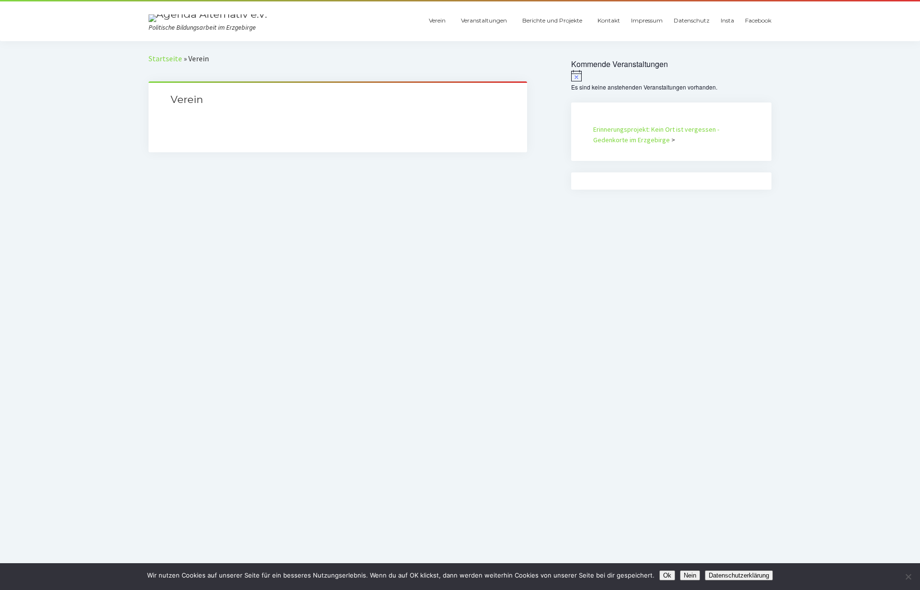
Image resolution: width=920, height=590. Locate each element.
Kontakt (609, 20)
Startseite (165, 58)
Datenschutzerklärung (739, 575)
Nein (690, 575)
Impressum (647, 20)
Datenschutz (692, 20)
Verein (437, 20)
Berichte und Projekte (552, 20)
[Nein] (908, 576)
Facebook (758, 20)
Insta (727, 20)
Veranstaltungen (484, 20)
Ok (667, 575)
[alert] (671, 80)
